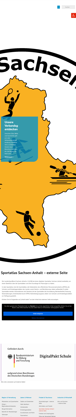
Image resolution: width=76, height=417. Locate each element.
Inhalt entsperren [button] (38, 313)
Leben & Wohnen (25, 397)
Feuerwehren (24, 415)
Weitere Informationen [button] (38, 318)
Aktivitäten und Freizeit (45, 406)
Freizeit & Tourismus (45, 397)
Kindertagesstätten (25, 410)
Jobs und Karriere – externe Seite (62, 402)
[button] (58, 7)
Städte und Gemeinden (26, 401)
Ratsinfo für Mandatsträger (9, 412)
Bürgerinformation (7, 409)
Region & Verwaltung (9, 397)
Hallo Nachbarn (24, 404)
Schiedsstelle (24, 407)
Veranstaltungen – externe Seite (46, 402)
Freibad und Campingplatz (46, 413)
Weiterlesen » (9, 157)
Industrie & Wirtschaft (64, 397)
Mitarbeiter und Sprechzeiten (10, 401)
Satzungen (5, 414)
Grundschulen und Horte (27, 412)
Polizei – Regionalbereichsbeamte (9, 405)
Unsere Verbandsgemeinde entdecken (17, 125)
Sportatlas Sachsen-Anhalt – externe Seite (47, 410)
